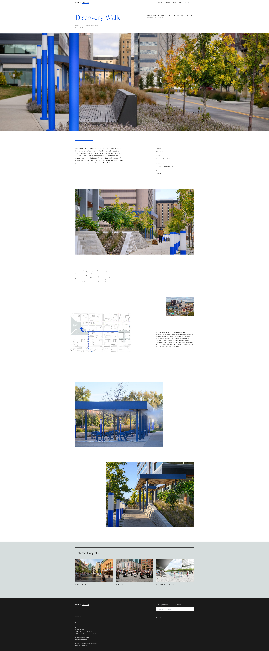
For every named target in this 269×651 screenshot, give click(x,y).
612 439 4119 (79, 624)
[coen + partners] (82, 2)
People (174, 2)
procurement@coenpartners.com (83, 645)
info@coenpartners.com (81, 639)
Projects (159, 2)
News (180, 2)
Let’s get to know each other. (168, 605)
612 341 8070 (79, 622)
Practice (167, 2)
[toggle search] (192, 2)
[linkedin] (160, 617)
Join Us (187, 2)
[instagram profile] (157, 617)
